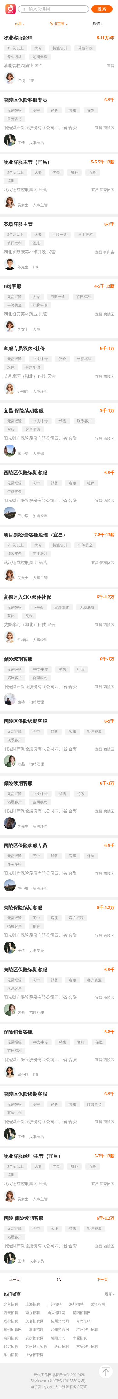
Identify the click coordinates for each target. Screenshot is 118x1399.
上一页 (14, 1279)
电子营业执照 (41, 1387)
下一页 (102, 1279)
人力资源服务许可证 (71, 1387)
